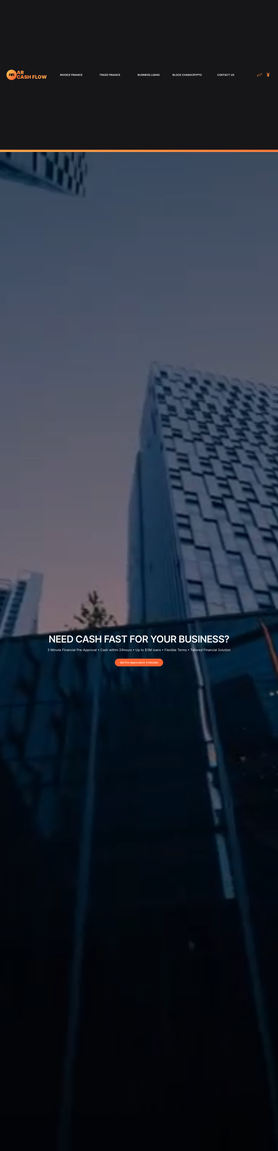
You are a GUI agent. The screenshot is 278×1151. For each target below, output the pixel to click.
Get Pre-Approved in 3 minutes (139, 662)
